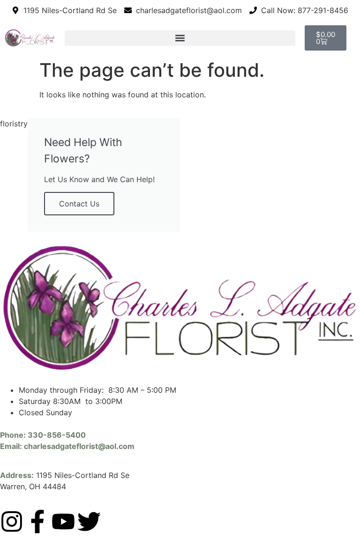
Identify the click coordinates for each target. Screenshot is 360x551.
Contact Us (79, 203)
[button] (180, 38)
